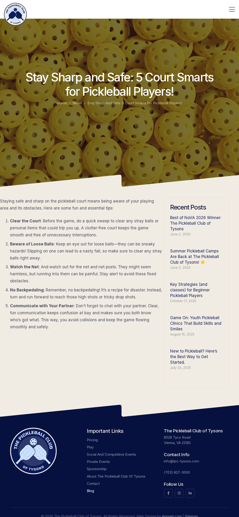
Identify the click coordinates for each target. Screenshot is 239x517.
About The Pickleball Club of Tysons (116, 476)
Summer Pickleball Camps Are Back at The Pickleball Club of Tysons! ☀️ (194, 257)
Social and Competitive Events (111, 454)
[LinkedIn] (190, 493)
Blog (90, 491)
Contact (93, 483)
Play (90, 447)
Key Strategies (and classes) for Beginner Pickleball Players (190, 290)
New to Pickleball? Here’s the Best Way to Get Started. (193, 357)
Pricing (92, 440)
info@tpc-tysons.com (181, 461)
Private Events (98, 461)
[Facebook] (168, 493)
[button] (232, 9)
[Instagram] (179, 493)
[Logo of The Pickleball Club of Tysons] (15, 14)
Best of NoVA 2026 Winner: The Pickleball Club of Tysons (195, 223)
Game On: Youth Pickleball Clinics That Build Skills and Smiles (195, 323)
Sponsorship (97, 469)
